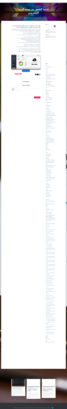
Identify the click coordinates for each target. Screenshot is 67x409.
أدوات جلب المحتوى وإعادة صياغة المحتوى (50, 229)
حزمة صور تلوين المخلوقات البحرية (50, 278)
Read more (14, 394)
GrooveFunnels (48, 136)
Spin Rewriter (48, 196)
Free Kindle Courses (48, 130)
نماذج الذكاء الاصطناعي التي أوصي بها (50, 332)
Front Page (47, 135)
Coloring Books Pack (49, 102)
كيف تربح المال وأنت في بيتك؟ (49, 302)
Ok (52, 407)
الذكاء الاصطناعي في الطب (49, 245)
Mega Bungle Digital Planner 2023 (51, 165)
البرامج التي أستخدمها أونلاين (49, 243)
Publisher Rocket (48, 187)
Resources (18, 387)
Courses (29, 387)
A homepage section (49, 66)
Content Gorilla (48, 105)
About (47, 68)
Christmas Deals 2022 (49, 99)
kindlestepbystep (48, 155)
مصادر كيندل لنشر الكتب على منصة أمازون (51, 329)
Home (47, 146)
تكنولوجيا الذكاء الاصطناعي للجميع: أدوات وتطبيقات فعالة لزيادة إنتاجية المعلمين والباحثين (50, 249)
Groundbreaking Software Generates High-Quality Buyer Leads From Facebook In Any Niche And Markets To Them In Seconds (50, 141)
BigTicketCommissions (49, 81)
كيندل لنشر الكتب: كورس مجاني (49, 316)
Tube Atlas (47, 208)
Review (21, 387)
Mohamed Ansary (48, 171)
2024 (46, 65)
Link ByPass (47, 158)
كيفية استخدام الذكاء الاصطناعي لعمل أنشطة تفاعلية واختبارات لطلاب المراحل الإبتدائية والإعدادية (50, 305)
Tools (46, 206)
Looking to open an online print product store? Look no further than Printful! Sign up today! (50, 161)
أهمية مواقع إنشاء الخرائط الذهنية (17, 388)
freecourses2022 (48, 132)
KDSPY (47, 152)
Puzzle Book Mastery (49, 190)
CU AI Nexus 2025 (48, 111)
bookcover (47, 93)
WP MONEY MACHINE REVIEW (50, 223)
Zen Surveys (47, 226)
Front (46, 133)
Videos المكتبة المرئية (48, 220)
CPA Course (47, 108)
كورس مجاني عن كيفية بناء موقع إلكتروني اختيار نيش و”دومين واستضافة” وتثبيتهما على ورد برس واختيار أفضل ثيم (50, 298)
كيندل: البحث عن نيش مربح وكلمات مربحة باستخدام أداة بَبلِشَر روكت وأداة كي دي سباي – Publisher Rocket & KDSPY (50, 319)
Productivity (14, 387)
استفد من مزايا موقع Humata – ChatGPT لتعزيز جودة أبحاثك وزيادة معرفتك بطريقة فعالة (48, 389)
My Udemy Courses (48, 180)
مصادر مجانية (47, 330)
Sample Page (48, 193)
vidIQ (46, 222)
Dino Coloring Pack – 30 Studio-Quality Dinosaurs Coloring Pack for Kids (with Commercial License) (51, 114)
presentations (48, 184)
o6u (46, 181)
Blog (46, 87)
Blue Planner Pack (48, 90)
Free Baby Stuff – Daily (49, 126)
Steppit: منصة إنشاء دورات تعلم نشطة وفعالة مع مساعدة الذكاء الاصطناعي (33, 389)
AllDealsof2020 (48, 77)
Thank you (47, 199)
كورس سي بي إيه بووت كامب (49, 295)
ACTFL (47, 71)
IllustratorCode (48, 149)
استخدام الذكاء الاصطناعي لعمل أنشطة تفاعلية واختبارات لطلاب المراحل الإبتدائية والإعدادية (50, 241)
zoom (46, 228)
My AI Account (48, 174)
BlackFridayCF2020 (48, 84)
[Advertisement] (50, 50)
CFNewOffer (47, 96)
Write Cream (47, 225)
